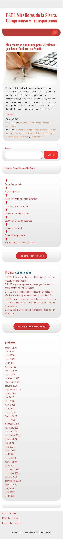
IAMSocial (15, 532)
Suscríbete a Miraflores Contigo (31, 326)
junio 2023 (10, 492)
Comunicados (35, 122)
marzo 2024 (10, 458)
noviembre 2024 (12, 427)
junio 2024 (10, 446)
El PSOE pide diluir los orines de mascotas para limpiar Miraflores (30, 311)
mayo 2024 (10, 450)
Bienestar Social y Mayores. (17, 213)
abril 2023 (9, 496)
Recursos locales (21, 136)
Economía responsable (15, 235)
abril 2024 (9, 454)
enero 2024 (10, 465)
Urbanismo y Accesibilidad (16, 206)
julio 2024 (9, 442)
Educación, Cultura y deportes (18, 220)
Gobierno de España (26, 129)
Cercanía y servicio (13, 184)
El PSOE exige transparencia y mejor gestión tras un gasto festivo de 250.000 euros (29, 286)
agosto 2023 (11, 484)
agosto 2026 (11, 347)
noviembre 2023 (12, 473)
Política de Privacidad (12, 523)
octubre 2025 (11, 385)
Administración (9, 513)
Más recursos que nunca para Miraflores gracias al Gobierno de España (30, 46)
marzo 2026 (10, 366)
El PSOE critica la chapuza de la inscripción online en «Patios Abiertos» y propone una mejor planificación (29, 293)
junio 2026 (10, 355)
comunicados (23, 271)
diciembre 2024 (12, 423)
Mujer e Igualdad (12, 191)
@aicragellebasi (45, 532)
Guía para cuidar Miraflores (31, 255)
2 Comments (37, 136)
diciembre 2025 (12, 378)
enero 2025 (10, 420)
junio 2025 (10, 401)
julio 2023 (9, 488)
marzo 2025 (10, 412)
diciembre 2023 (12, 469)
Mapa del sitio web (10, 518)
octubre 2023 (11, 477)
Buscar (8, 148)
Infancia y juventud (13, 228)
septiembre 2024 (13, 435)
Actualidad (24, 122)
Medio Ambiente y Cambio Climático (21, 198)
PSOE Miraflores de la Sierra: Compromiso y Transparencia (31, 17)
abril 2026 (9, 363)
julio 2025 (9, 397)
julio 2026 (9, 351)
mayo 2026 (10, 359)
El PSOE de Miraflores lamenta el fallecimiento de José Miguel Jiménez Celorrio (30, 279)
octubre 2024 (11, 431)
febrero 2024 (11, 461)
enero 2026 (10, 374)
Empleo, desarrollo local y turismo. (20, 242)
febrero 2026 (11, 370)
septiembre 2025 (13, 389)
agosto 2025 (11, 393)
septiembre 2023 (13, 480)
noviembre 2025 (12, 382)
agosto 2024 (11, 439)
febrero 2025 (11, 416)
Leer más (10, 114)
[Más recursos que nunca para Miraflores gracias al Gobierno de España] (31, 69)
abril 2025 (9, 408)
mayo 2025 (10, 404)
